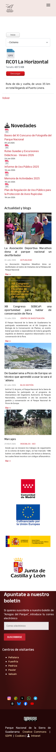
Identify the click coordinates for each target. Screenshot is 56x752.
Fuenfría (13, 661)
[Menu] (48, 5)
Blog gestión (26, 385)
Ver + (8, 274)
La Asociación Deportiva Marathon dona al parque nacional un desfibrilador (28, 251)
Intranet (35, 735)
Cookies (20, 735)
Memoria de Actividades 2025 (22, 178)
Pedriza (12, 665)
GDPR (8, 735)
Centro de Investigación (32, 318)
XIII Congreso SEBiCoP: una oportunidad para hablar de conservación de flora (28, 310)
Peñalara (13, 657)
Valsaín (12, 673)
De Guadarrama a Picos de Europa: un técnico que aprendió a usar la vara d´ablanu (28, 376)
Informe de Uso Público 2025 (21, 166)
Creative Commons (34, 731)
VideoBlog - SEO (28, 444)
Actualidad (26, 260)
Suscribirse (14, 637)
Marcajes (10, 439)
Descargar (15, 73)
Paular (12, 669)
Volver (6, 98)
